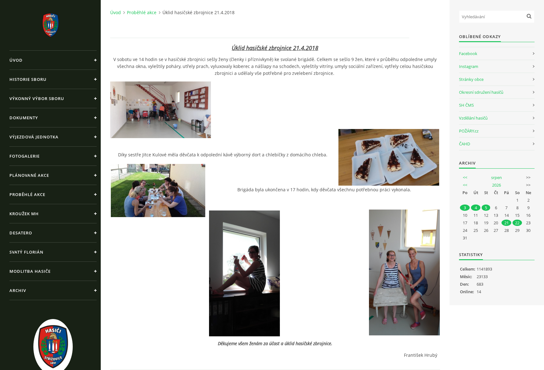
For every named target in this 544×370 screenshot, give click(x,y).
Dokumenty (23, 118)
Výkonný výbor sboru (36, 98)
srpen (496, 177)
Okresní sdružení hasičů (481, 92)
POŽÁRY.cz (469, 131)
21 (506, 223)
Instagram (468, 66)
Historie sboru (28, 79)
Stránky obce (471, 79)
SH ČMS (466, 105)
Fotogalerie (24, 156)
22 (517, 223)
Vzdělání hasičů (473, 118)
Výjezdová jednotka (34, 137)
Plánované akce (29, 175)
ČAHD (464, 144)
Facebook (468, 53)
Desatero (20, 233)
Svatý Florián (26, 252)
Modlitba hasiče (30, 271)
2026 (496, 185)
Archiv (17, 290)
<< (465, 177)
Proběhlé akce (27, 194)
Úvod (16, 60)
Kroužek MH (24, 213)
